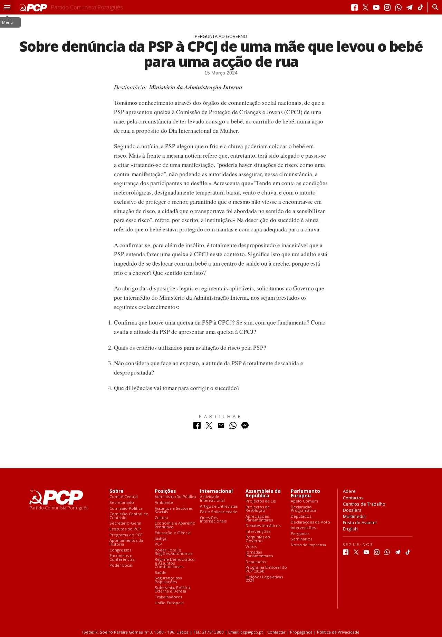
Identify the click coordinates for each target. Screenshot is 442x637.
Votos (251, 547)
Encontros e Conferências (121, 557)
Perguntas (300, 534)
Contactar (276, 632)
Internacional (216, 491)
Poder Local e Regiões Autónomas (173, 552)
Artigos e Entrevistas (219, 506)
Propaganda (301, 632)
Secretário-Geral (125, 523)
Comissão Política (126, 508)
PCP (158, 544)
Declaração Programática (303, 508)
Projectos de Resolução (258, 508)
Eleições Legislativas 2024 (264, 579)
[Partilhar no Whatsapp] (233, 427)
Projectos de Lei (261, 501)
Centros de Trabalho (364, 504)
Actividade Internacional (212, 498)
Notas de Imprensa (308, 545)
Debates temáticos (263, 526)
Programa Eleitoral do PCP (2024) (266, 569)
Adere (349, 491)
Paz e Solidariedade (218, 512)
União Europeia (169, 603)
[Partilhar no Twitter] (209, 427)
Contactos (353, 498)
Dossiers (352, 510)
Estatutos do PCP (125, 529)
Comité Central (123, 497)
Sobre (116, 491)
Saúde (160, 573)
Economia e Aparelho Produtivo (175, 525)
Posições (165, 491)
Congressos (120, 550)
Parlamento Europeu (305, 493)
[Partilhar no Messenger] (245, 427)
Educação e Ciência (173, 533)
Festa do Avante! (360, 522)
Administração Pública (175, 497)
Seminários (301, 539)
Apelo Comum (304, 501)
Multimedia (354, 516)
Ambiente (164, 503)
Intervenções (258, 532)
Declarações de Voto (310, 522)
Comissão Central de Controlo (128, 515)
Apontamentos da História (126, 542)
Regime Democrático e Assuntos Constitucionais (175, 563)
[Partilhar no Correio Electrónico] (221, 427)
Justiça (160, 538)
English (350, 529)
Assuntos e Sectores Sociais (174, 510)
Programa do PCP (126, 535)
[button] (7, 7)
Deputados (256, 562)
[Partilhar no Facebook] (197, 427)
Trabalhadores (168, 597)
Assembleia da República (263, 493)
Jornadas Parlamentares (259, 554)
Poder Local (120, 565)
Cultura (161, 518)
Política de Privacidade (338, 632)
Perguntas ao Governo (258, 539)
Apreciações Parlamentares (259, 518)
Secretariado (121, 503)
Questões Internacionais (213, 519)
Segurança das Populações (168, 580)
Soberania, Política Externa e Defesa (172, 589)
